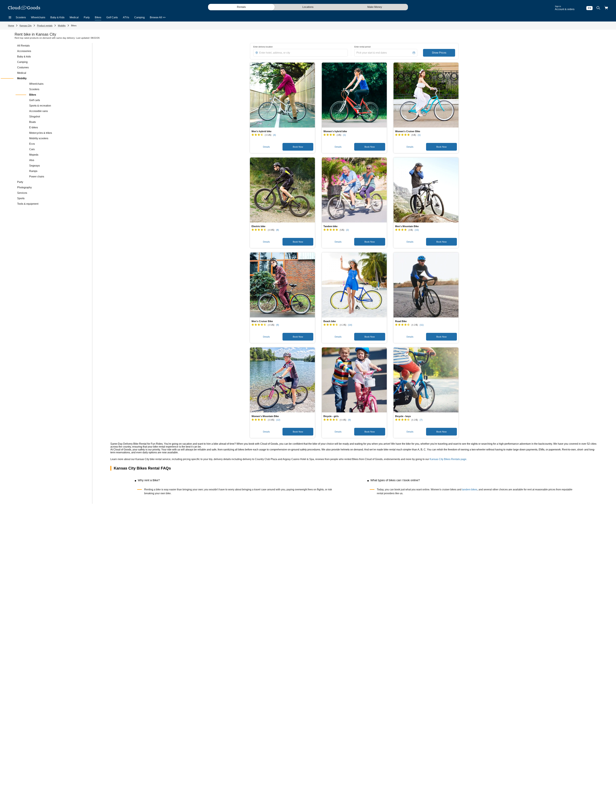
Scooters (21, 17)
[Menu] (10, 17)
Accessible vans (38, 111)
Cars (32, 149)
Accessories (24, 51)
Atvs (31, 160)
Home (11, 25)
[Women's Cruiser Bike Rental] (426, 95)
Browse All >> (158, 17)
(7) (421, 420)
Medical (74, 17)
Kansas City (26, 25)
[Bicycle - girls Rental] (354, 379)
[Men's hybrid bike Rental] (282, 95)
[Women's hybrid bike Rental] (354, 95)
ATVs (126, 17)
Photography (24, 187)
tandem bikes (469, 489)
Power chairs (36, 176)
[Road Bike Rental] (426, 284)
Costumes (23, 67)
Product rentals (44, 25)
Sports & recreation (40, 105)
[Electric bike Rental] (282, 190)
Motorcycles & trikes (40, 133)
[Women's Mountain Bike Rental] (282, 379)
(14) (350, 325)
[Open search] (598, 8)
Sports (21, 198)
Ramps (33, 171)
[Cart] (606, 8)
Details (266, 146)
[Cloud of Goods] (24, 8)
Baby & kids (24, 56)
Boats (32, 122)
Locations (307, 7)
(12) (278, 420)
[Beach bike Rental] (354, 284)
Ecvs (32, 143)
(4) (274, 135)
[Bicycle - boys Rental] (426, 379)
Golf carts (34, 100)
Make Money (374, 7)
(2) (347, 230)
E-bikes (33, 127)
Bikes (98, 17)
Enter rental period (362, 47)
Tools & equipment (27, 203)
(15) (417, 230)
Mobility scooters (38, 138)
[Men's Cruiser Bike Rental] (282, 284)
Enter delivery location (263, 47)
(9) (277, 325)
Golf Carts (112, 17)
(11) (422, 325)
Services (22, 193)
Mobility (62, 25)
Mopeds (33, 154)
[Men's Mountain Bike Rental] (426, 190)
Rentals (241, 7)
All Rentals (23, 45)
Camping (139, 17)
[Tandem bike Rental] (354, 190)
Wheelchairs (38, 17)
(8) (277, 230)
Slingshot (34, 116)
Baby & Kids (57, 17)
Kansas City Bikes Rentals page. (448, 459)
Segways (34, 165)
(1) (344, 135)
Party (87, 17)
